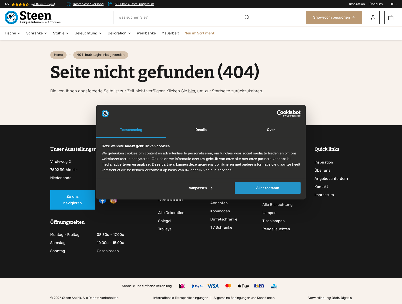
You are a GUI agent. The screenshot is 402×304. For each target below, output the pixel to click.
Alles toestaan (267, 188)
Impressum (324, 195)
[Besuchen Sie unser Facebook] (102, 202)
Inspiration (357, 4)
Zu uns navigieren (72, 199)
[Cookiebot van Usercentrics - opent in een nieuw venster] (280, 113)
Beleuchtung (86, 33)
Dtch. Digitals (342, 298)
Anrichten (219, 203)
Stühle (58, 33)
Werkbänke (146, 33)
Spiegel (164, 221)
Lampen (269, 212)
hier (191, 91)
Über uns (376, 4)
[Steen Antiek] (32, 17)
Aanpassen (198, 188)
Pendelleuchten (276, 229)
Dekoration (117, 33)
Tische (10, 33)
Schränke (34, 33)
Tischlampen (273, 221)
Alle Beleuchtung (277, 204)
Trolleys (164, 229)
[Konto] (373, 17)
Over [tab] (271, 130)
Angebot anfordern (331, 178)
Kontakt (321, 186)
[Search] (247, 17)
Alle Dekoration (171, 212)
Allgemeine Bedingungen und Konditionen (244, 298)
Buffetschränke (223, 219)
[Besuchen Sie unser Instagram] (113, 202)
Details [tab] (201, 130)
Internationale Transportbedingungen (180, 298)
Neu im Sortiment (199, 33)
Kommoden (220, 211)
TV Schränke (221, 227)
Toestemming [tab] (131, 130)
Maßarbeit (170, 33)
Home (58, 55)
